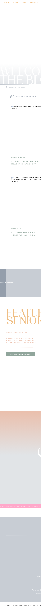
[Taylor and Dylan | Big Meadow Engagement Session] (13, 167)
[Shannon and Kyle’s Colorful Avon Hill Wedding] (13, 238)
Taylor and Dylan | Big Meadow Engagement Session (25, 164)
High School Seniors (16, 332)
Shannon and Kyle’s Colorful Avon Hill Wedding (23, 235)
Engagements (18, 158)
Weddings (16, 229)
